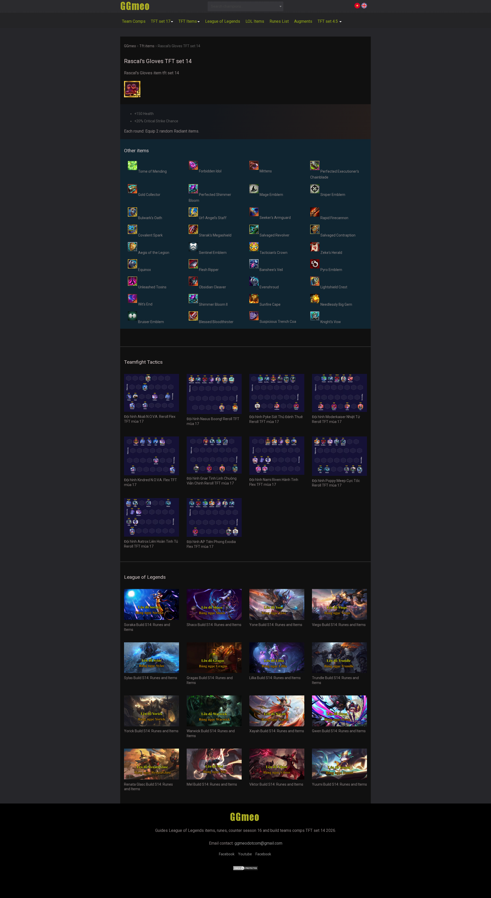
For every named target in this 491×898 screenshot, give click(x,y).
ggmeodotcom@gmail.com (258, 843)
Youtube (245, 854)
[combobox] (246, 6)
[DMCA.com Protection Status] (245, 869)
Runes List (279, 21)
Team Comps (134, 21)
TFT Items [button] (187, 21)
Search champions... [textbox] (227, 6)
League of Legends (222, 21)
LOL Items (255, 21)
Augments (303, 21)
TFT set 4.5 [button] (328, 21)
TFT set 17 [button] (160, 21)
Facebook (227, 854)
